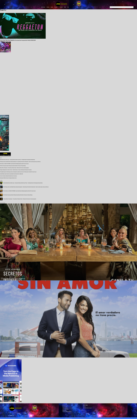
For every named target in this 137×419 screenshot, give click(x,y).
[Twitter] (11, 415)
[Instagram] (13, 415)
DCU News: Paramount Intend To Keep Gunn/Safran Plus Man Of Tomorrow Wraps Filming (13, 165)
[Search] (134, 7)
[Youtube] (10, 415)
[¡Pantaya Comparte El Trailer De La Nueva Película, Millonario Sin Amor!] (68, 319)
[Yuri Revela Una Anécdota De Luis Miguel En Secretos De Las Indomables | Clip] (68, 242)
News (8, 39)
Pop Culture (10, 39)
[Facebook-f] (8, 415)
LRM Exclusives (6, 39)
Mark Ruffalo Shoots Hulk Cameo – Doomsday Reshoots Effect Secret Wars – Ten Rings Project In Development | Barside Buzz (17, 159)
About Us (84, 406)
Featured (1, 39)
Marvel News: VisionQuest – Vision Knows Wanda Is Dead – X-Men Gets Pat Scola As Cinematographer (14, 167)
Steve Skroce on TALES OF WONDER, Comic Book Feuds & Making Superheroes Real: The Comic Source (14, 163)
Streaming (13, 39)
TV (14, 39)
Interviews (3, 39)
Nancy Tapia (2, 279)
